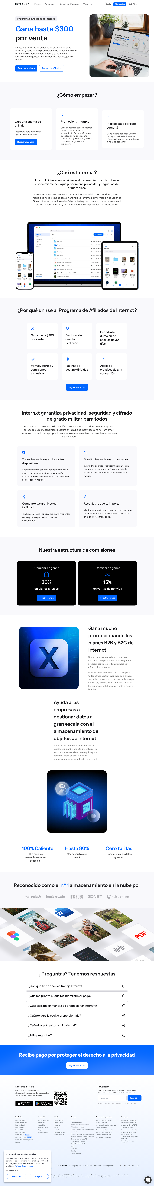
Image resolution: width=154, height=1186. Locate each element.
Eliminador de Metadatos (104, 1135)
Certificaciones (76, 1153)
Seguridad (41, 1125)
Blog (72, 1120)
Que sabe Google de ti (78, 1141)
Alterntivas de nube (77, 1127)
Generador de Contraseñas (105, 1130)
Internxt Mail (22, 1135)
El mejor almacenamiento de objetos (80, 1134)
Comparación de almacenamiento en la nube (80, 1123)
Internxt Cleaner (20, 1130)
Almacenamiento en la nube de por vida (128, 1133)
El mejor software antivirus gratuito (80, 1136)
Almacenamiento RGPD (129, 1125)
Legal (40, 1130)
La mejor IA (74, 1132)
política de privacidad (128, 1103)
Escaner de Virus (101, 1127)
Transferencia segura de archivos (129, 1142)
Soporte (57, 1125)
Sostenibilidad (43, 1132)
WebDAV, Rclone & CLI (78, 1144)
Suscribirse (134, 1098)
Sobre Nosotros (43, 1120)
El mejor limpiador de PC (79, 1139)
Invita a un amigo (60, 1132)
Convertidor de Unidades (104, 1120)
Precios (37, 4)
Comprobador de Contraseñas (106, 1125)
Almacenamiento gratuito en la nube (129, 1137)
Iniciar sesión (59, 1123)
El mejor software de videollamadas (80, 1129)
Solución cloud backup (128, 1123)
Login (108, 4)
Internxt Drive (20, 1120)
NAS (72, 1146)
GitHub (57, 1127)
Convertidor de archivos (104, 1132)
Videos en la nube (127, 1127)
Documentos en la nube (129, 1130)
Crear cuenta (59, 1120)
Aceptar (39, 1176)
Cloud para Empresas (69, 4)
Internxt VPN (19, 1127)
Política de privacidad (24, 1166)
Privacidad (41, 1123)
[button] (148, 1180)
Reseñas (74, 1151)
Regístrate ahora (77, 1065)
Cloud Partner (59, 1135)
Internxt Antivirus (21, 1123)
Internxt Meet (20, 1132)
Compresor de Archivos (103, 1137)
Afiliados (57, 1130)
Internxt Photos (23, 1137)
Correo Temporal (101, 1123)
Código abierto (43, 1127)
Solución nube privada (128, 1120)
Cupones (74, 1148)
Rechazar (16, 1176)
